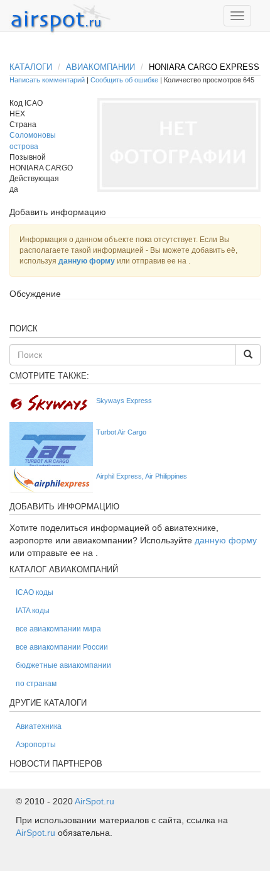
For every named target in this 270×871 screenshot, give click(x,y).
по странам (36, 683)
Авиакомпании (100, 67)
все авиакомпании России (62, 647)
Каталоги (30, 67)
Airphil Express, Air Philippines (141, 476)
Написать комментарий (47, 80)
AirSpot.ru (94, 801)
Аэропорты (36, 744)
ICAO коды (34, 592)
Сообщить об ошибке (124, 80)
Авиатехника (39, 726)
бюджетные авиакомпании (63, 665)
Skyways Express (124, 400)
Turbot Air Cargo (121, 432)
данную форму (86, 261)
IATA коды (33, 610)
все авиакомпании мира (58, 628)
